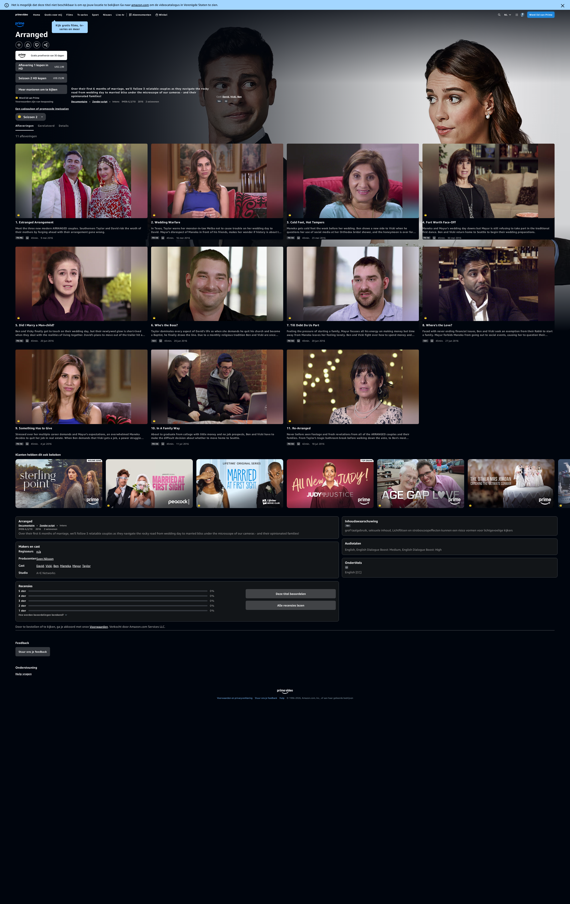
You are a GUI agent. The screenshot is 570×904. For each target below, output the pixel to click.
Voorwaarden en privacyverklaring (234, 698)
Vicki (233, 96)
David (226, 96)
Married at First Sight (149, 483)
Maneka (65, 566)
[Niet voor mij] (36, 44)
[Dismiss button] (562, 6)
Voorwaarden (99, 626)
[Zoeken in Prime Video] (499, 15)
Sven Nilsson (45, 558)
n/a (38, 551)
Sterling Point (58, 483)
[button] (43, 615)
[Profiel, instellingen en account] (522, 15)
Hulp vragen (23, 673)
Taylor (86, 566)
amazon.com (140, 5)
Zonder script (99, 101)
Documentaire (79, 101)
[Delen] (45, 44)
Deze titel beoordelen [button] (291, 593)
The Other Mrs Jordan (511, 483)
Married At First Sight (239, 483)
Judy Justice (330, 483)
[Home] (21, 15)
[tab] (24, 126)
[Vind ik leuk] (27, 44)
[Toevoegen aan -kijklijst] (19, 44)
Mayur (76, 566)
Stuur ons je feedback (266, 698)
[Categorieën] (517, 15)
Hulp (282, 698)
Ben (239, 96)
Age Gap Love (420, 483)
